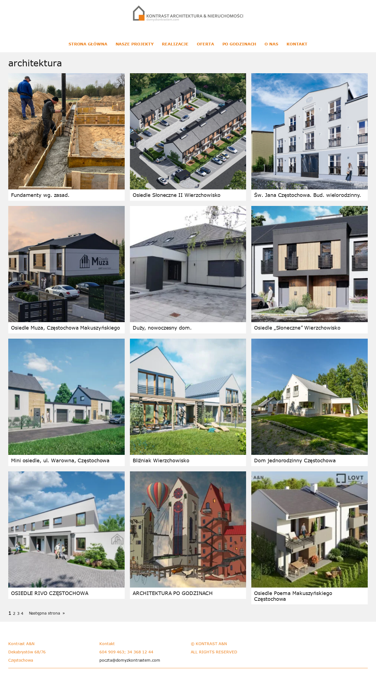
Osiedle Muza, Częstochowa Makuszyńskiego (65, 327)
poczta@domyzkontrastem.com (129, 660)
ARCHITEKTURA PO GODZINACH (173, 593)
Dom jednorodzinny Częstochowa (295, 460)
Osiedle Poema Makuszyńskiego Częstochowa (293, 596)
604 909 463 (111, 652)
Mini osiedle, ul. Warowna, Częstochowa (60, 460)
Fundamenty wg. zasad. (40, 195)
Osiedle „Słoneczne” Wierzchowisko (297, 327)
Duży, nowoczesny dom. (162, 327)
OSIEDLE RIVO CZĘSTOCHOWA (49, 593)
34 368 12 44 (140, 652)
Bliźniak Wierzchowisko (161, 460)
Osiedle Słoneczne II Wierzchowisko (177, 195)
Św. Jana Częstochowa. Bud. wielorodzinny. (307, 195)
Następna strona (47, 613)
